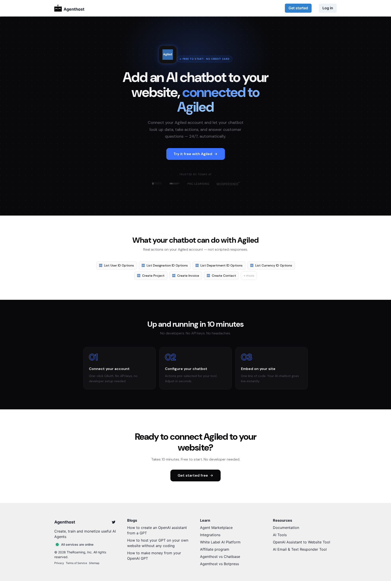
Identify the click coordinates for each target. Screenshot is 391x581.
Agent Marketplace (216, 527)
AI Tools (280, 535)
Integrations (210, 535)
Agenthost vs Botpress (219, 564)
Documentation (286, 527)
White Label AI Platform (220, 542)
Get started (298, 8)
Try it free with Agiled (193, 153)
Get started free (193, 475)
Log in (327, 8)
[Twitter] (113, 522)
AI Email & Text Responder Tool (300, 549)
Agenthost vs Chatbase (220, 556)
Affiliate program (214, 549)
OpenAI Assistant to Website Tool (301, 542)
